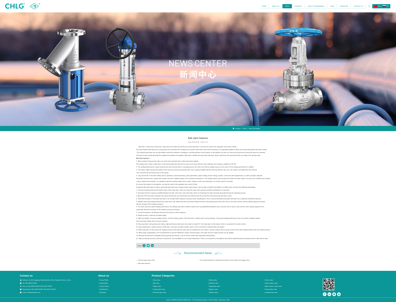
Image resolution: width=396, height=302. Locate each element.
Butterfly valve (213, 283)
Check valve (268, 280)
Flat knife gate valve (159, 292)
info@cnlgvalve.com (34, 292)
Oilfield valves (213, 292)
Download (102, 292)
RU (388, 6)
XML (228, 300)
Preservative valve (270, 289)
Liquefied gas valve (271, 292)
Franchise (344, 6)
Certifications (103, 289)
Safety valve (156, 286)
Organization (103, 283)
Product (298, 6)
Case (332, 6)
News (287, 6)
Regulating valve (214, 286)
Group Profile (103, 280)
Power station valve (271, 283)
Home (264, 6)
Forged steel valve (158, 289)
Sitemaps (222, 300)
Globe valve (212, 280)
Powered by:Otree (201, 300)
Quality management (316, 6)
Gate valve (156, 280)
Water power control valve (273, 286)
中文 (379, 6)
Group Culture (103, 286)
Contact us (358, 6)
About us (275, 6)
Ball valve (155, 283)
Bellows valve (213, 289)
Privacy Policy (213, 300)
